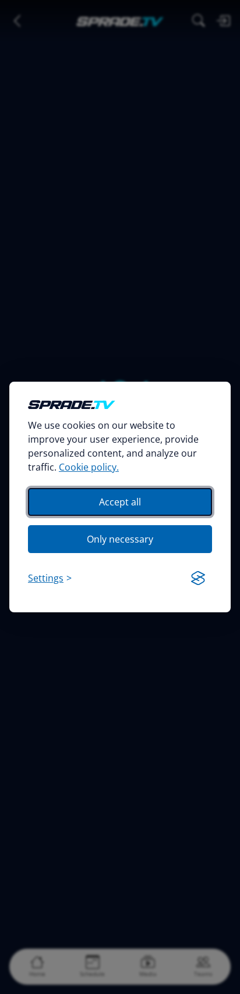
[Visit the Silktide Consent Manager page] (198, 578)
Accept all (120, 502)
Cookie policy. (89, 467)
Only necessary (120, 539)
